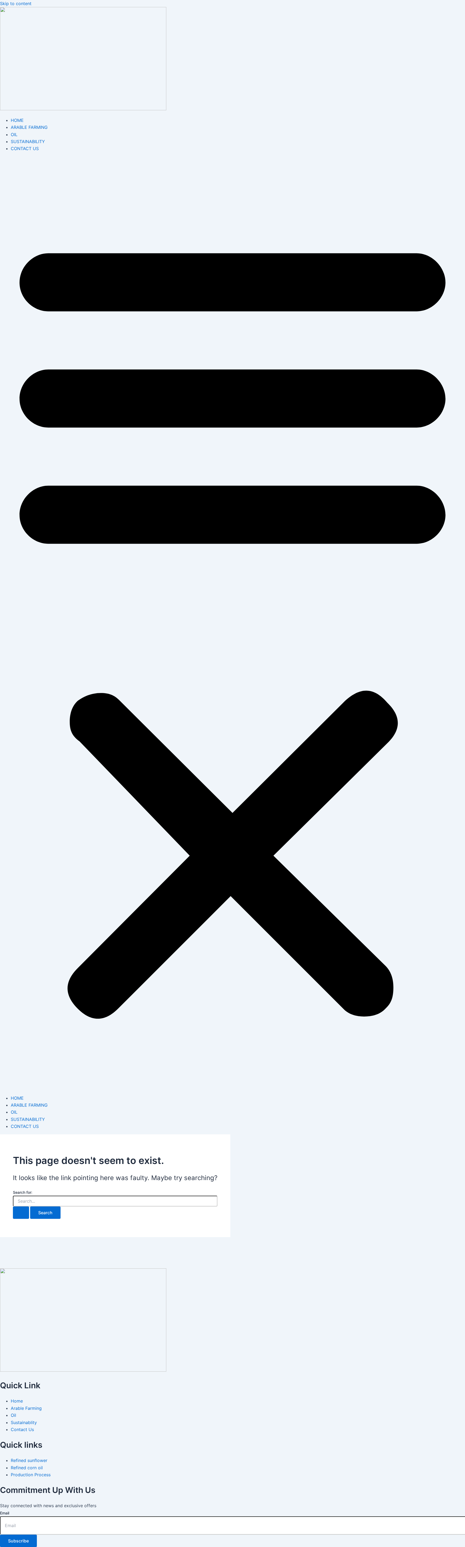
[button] (232, 623)
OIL (14, 134)
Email (4, 1513)
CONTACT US (25, 148)
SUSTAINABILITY (28, 141)
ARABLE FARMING (29, 127)
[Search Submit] (21, 1212)
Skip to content (15, 3)
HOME (17, 120)
